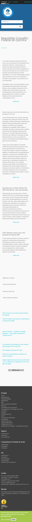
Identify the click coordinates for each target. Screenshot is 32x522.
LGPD (3, 416)
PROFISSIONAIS (6, 399)
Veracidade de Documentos (9, 407)
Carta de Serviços (6, 421)
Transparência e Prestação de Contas (12, 409)
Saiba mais (16, 101)
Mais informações (6, 516)
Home (3, 395)
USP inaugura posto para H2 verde (12, 350)
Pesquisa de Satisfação (8, 417)
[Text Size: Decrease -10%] (3, 3)
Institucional (4, 444)
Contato (3, 412)
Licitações (4, 448)
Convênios (4, 457)
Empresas (4, 435)
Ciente (13, 519)
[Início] (7, 8)
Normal (16, 2)
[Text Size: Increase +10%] (2, 3)
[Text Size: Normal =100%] (5, 3)
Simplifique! (4, 419)
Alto (9, 2)
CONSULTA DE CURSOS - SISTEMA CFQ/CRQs (14, 426)
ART (2, 402)
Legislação (4, 446)
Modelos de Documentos (8, 462)
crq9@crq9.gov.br (10, 482)
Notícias (3, 406)
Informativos (5, 455)
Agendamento (5, 397)
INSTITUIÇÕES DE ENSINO (9, 404)
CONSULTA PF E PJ (6, 424)
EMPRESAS (4, 401)
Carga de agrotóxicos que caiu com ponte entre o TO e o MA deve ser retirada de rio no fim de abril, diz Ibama (15, 362)
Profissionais (5, 433)
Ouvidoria (4, 411)
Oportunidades (5, 459)
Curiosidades (5, 460)
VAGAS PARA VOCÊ (6, 423)
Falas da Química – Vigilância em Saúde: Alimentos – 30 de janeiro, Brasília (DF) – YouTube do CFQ (14, 333)
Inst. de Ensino (5, 437)
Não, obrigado (5, 519)
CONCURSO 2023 (6, 414)
